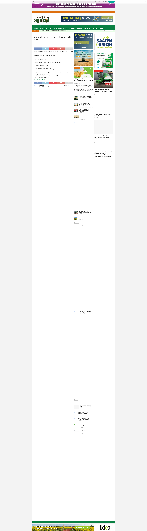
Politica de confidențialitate (103, 1)
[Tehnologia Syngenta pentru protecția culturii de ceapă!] (75, 419)
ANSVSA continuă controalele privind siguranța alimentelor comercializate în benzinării (85, 425)
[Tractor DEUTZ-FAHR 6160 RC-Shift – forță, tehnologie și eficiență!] (76, 401)
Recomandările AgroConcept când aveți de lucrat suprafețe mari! (86, 406)
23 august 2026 (83, 409)
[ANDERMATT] (103, 67)
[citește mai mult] (84, 93)
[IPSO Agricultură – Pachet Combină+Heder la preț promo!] (76, 212)
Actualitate (44, 26)
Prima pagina (36, 26)
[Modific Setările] (145, 1)
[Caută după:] (107, 30)
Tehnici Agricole (44, 28)
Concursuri (94, 28)
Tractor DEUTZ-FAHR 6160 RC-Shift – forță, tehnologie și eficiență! (102, 116)
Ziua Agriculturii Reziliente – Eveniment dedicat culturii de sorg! (86, 117)
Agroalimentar (107, 26)
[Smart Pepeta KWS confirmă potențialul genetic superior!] (76, 104)
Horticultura (83, 26)
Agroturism (87, 28)
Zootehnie (91, 26)
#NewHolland (36, 79)
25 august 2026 (83, 119)
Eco (51, 28)
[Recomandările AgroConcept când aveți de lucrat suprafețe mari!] (76, 407)
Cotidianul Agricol (46, 43)
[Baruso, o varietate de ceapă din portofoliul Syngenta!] (76, 165)
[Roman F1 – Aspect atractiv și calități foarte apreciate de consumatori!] (76, 110)
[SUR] (103, 49)
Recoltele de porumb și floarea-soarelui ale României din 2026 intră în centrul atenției (86, 97)
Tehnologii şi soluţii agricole (60, 28)
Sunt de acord (111, 1)
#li (39, 79)
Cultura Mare (99, 26)
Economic (52, 26)
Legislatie (79, 28)
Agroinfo (56, 43)
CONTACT (101, 28)
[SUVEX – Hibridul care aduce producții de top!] (75, 218)
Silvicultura (72, 28)
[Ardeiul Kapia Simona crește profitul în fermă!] (76, 473)
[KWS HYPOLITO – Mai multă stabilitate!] (76, 354)
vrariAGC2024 (43, 79)
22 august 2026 (83, 427)
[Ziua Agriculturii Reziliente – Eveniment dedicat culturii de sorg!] (76, 116)
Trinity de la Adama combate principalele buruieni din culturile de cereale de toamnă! (83, 80)
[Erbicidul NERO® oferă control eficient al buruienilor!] (75, 413)
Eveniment (65, 26)
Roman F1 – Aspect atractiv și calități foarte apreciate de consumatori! (84, 110)
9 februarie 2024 (38, 43)
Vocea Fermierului (74, 26)
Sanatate (36, 28)
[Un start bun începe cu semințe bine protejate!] (76, 265)
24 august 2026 (83, 225)
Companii (58, 26)
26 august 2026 (78, 83)
